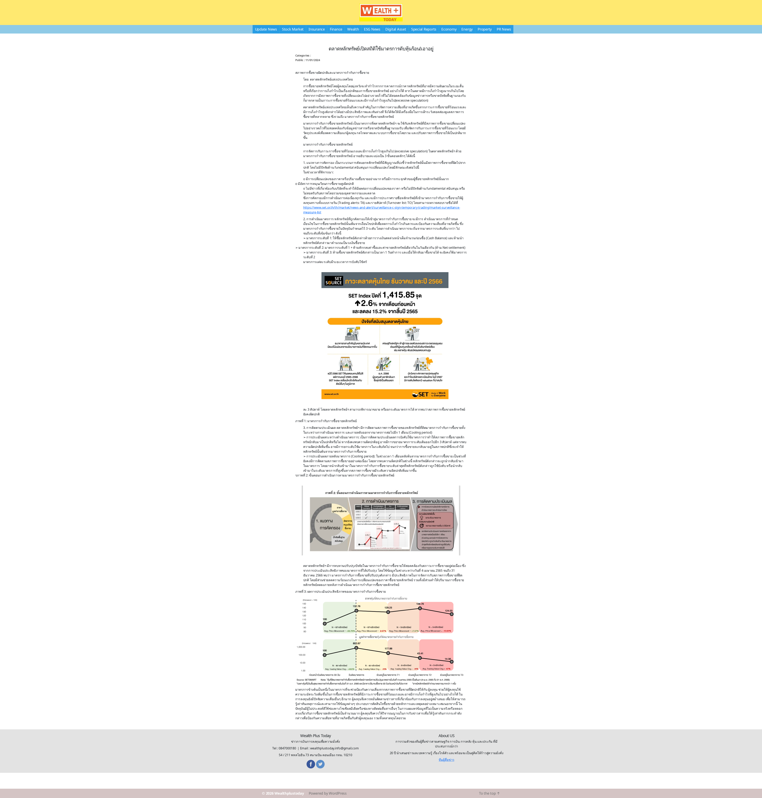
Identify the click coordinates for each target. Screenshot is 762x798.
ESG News (372, 29)
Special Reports (423, 29)
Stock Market (293, 29)
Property (485, 29)
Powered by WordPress (328, 793)
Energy (467, 29)
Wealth (353, 29)
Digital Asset (395, 29)
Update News (266, 29)
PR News (504, 29)
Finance (336, 29)
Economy (448, 29)
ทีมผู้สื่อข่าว (446, 760)
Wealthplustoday (289, 793)
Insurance (317, 29)
